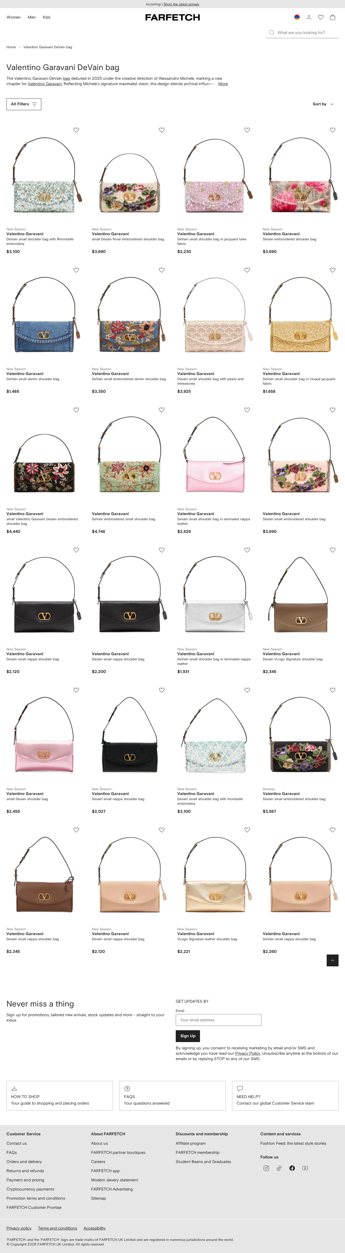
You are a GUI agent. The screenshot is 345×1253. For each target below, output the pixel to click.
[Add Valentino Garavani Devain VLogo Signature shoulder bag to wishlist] (333, 550)
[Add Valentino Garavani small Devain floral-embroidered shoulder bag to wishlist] (162, 130)
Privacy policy (19, 1228)
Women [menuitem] (14, 17)
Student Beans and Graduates (203, 1162)
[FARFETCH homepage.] (173, 17)
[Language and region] (297, 17)
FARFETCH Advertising (112, 1189)
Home (11, 47)
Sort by (319, 104)
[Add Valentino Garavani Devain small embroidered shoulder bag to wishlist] (333, 410)
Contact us (16, 1143)
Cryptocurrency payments (30, 1189)
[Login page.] (309, 17)
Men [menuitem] (32, 17)
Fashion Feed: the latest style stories (293, 1143)
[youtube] (305, 1168)
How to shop (25, 1097)
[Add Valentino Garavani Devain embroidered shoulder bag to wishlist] (333, 130)
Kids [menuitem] (46, 17)
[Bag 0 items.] (333, 17)
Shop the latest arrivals (181, 4)
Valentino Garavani (45, 84)
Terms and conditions (57, 1228)
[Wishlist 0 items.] (321, 17)
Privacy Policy (247, 1053)
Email (180, 1010)
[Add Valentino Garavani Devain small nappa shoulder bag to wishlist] (76, 550)
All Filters (20, 104)
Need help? (248, 1097)
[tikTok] (279, 1168)
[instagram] (266, 1168)
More (223, 84)
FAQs (129, 1097)
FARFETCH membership (197, 1152)
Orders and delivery (24, 1162)
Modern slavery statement (114, 1180)
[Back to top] (333, 960)
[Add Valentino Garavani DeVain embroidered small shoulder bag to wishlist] (162, 410)
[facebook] (292, 1168)
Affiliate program (191, 1143)
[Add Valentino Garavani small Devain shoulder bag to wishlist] (76, 690)
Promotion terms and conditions (35, 1198)
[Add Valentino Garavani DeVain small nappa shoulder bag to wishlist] (333, 830)
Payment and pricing (25, 1180)
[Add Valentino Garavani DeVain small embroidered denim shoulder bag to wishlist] (162, 270)
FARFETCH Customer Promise (33, 1207)
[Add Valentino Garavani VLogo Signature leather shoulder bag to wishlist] (247, 830)
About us (99, 1143)
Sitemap (98, 1198)
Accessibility (95, 1228)
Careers (98, 1162)
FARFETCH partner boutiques (118, 1152)
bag (66, 78)
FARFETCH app (105, 1171)
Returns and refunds (25, 1171)
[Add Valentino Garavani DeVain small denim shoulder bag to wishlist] (76, 270)
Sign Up (187, 1036)
